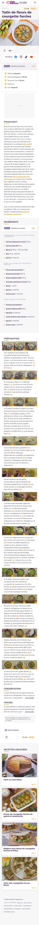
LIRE (33, 784)
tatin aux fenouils (19, 177)
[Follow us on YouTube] (32, 57)
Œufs (8, 286)
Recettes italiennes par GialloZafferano (16, 2)
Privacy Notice (8, 905)
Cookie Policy (27, 905)
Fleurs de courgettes (14, 270)
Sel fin (8, 258)
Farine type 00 (12, 246)
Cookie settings (8, 908)
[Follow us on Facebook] (16, 57)
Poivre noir (10, 294)
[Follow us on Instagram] (21, 57)
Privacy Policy (18, 905)
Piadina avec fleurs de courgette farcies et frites (19, 850)
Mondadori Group (9, 911)
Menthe (9, 313)
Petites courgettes (13, 305)
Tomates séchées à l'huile (16, 282)
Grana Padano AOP (14, 278)
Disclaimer (17, 908)
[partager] (4, 50)
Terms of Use (27, 902)
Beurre (9, 250)
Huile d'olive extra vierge (16, 317)
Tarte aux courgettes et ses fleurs (17, 884)
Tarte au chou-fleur (13, 780)
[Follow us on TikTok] (26, 57)
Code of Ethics (26, 908)
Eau (7, 254)
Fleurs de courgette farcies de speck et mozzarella (18, 815)
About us (20, 902)
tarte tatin (26, 144)
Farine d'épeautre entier (16, 242)
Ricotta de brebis (13, 274)
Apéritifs (4, 8)
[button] (28, 698)
